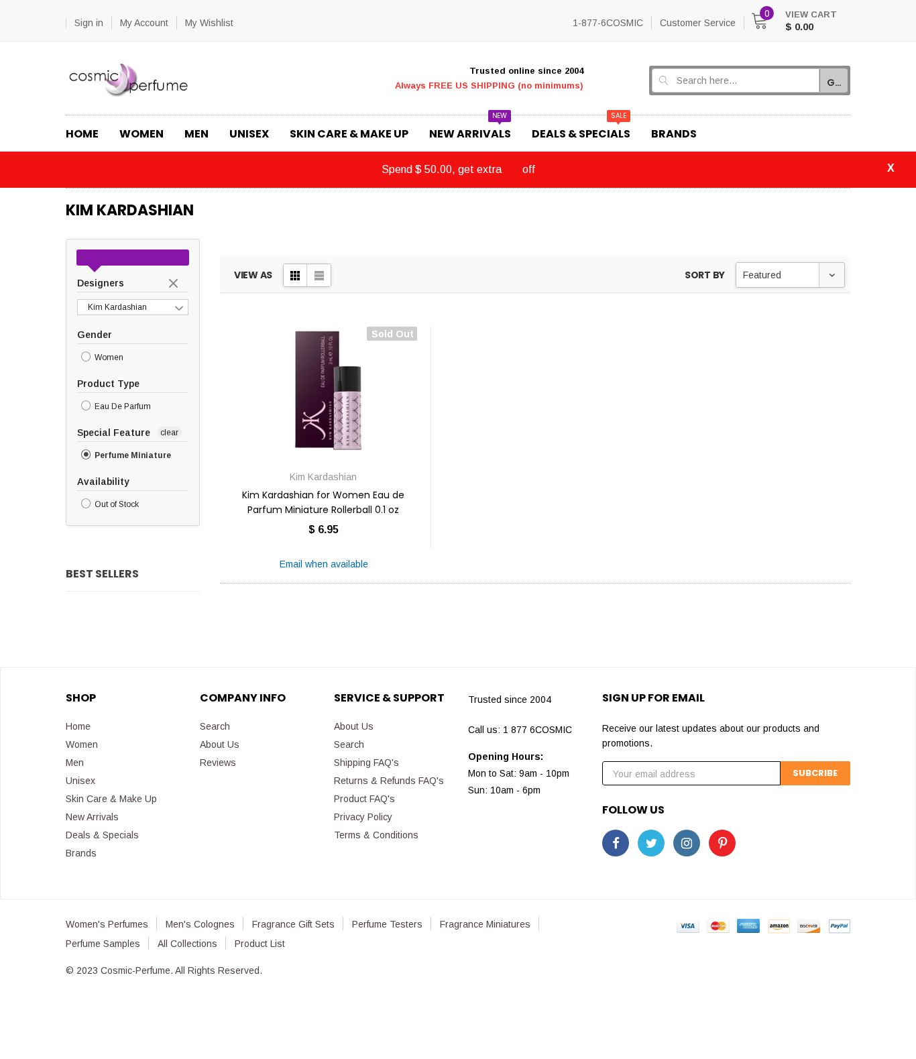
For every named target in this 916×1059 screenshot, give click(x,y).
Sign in (88, 22)
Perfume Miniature (132, 455)
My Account (144, 22)
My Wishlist (209, 22)
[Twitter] (651, 843)
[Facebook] (615, 843)
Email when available (324, 564)
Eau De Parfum (122, 406)
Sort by (705, 275)
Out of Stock (116, 505)
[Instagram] (686, 843)
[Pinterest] (722, 843)
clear (175, 284)
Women (108, 357)
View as (253, 275)
